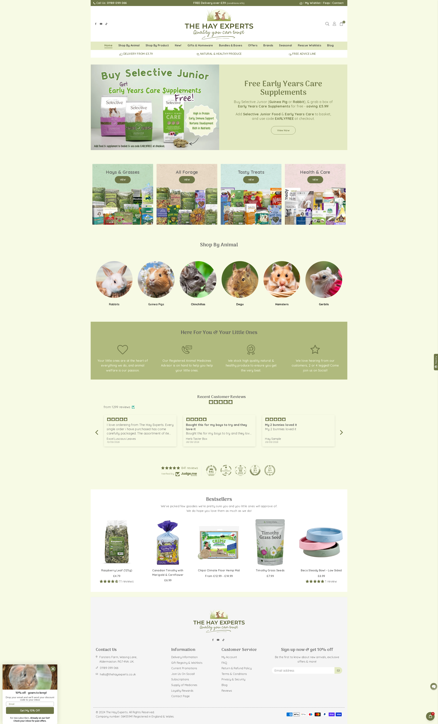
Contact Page (180, 696)
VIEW (123, 179)
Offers (252, 45)
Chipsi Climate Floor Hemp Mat (219, 570)
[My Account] (334, 23)
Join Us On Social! (183, 674)
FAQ (224, 662)
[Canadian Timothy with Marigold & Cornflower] (168, 542)
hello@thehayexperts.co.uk (118, 674)
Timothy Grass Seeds (270, 570)
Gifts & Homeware (200, 45)
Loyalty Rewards (182, 690)
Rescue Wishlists (309, 45)
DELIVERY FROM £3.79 (138, 53)
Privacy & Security (233, 679)
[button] (341, 23)
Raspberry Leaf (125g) (116, 570)
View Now (283, 130)
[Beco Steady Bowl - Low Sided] (321, 542)
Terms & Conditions (234, 674)
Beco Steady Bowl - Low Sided (321, 570)
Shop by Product (157, 45)
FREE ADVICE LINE (304, 53)
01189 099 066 (109, 668)
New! (178, 45)
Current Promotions (184, 668)
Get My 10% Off (30, 710)
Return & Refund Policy (237, 668)
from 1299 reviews (117, 407)
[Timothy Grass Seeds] (270, 542)
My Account (229, 657)
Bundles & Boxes (230, 45)
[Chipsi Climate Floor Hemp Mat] (219, 542)
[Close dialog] (53, 669)
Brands (268, 45)
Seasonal (285, 45)
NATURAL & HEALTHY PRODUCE (220, 53)
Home (108, 45)
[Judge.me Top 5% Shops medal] (255, 470)
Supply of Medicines (184, 685)
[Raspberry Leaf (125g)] (116, 542)
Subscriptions (180, 679)
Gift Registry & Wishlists (186, 662)
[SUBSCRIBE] (338, 670)
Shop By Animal (129, 45)
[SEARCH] (327, 23)
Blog (330, 45)
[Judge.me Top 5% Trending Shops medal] (269, 470)
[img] (221, 402)
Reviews (227, 690)
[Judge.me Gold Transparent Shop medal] (226, 470)
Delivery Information (184, 657)
